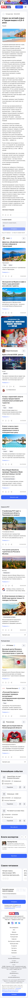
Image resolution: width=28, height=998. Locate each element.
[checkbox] (3, 905)
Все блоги (14, 856)
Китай (3, 371)
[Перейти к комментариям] (8, 215)
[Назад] (22, 837)
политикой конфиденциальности (12, 907)
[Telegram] (15, 923)
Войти (19, 7)
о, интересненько (11, 389)
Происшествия (14, 943)
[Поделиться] (10, 215)
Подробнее (10, 787)
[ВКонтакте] (19, 923)
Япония (4, 670)
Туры (4, 265)
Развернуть (5, 272)
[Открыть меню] (25, 6)
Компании (14, 953)
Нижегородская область (9, 744)
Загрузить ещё (14, 497)
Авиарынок (6, 572)
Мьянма (4, 570)
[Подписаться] (24, 238)
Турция (4, 26)
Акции (10, 407)
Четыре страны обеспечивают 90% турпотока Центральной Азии (10, 874)
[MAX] (12, 923)
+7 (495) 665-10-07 (14, 962)
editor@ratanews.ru (14, 973)
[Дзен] (8, 923)
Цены (10, 265)
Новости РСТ (5, 507)
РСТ (14, 930)
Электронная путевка (9, 617)
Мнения (14, 932)
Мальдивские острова (8, 476)
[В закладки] (5, 215)
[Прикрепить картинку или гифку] (14, 226)
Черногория (5, 263)
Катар (3, 405)
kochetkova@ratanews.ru (14, 958)
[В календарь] (20, 787)
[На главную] (6, 7)
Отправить (14, 902)
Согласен (14, 994)
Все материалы (14, 927)
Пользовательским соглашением (10, 991)
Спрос (5, 451)
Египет (4, 449)
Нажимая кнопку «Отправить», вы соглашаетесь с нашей (12, 906)
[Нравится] (3, 215)
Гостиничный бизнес (9, 479)
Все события (14, 827)
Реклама (14, 950)
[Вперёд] (25, 837)
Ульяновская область (8, 531)
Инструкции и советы (14, 941)
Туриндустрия (14, 934)
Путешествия (9, 14)
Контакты (14, 948)
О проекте (14, 946)
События (14, 939)
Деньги (5, 373)
